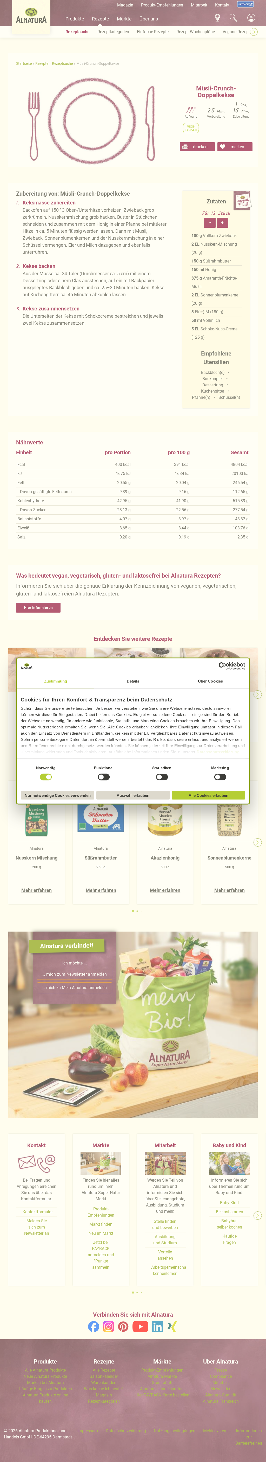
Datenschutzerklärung (218, 752)
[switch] (104, 776)
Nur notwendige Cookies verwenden (58, 795)
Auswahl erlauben (133, 795)
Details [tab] (133, 681)
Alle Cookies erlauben (208, 795)
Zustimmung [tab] (55, 681)
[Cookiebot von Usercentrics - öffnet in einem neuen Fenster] (222, 666)
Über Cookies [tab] (210, 681)
